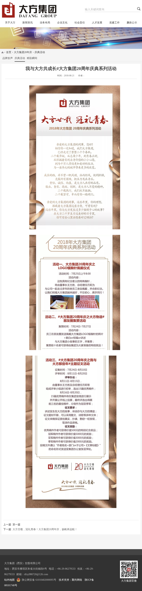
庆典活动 (40, 52)
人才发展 (97, 22)
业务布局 (45, 22)
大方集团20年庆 (23, 52)
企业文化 (62, 22)
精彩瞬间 (32, 58)
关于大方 (10, 22)
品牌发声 (7, 58)
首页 (8, 52)
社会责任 (80, 22)
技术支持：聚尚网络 (70, 579)
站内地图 (9, 579)
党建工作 (114, 22)
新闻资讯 (27, 22)
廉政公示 (132, 22)
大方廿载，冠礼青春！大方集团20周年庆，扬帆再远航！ (45, 529)
